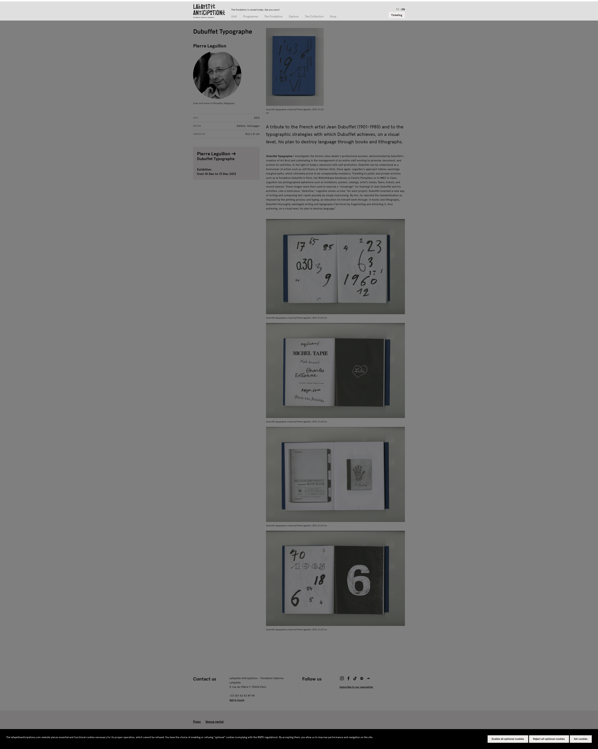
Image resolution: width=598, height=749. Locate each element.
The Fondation (273, 16)
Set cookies (581, 739)
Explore (294, 16)
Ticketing (396, 15)
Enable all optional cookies (508, 739)
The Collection (314, 16)
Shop (333, 16)
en (403, 9)
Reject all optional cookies (549, 739)
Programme (250, 16)
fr (397, 9)
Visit (234, 16)
